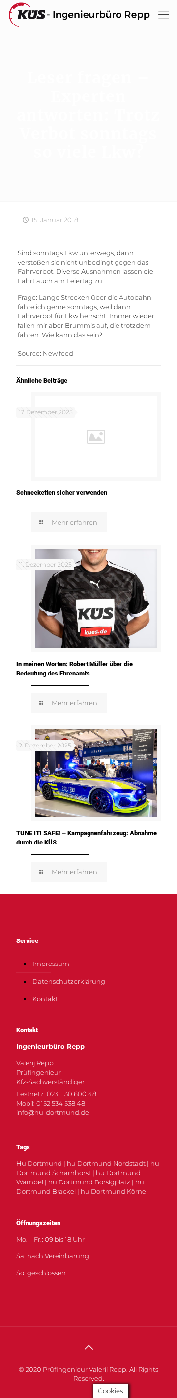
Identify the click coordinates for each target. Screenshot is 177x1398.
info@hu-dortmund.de (52, 1112)
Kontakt (45, 999)
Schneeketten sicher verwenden (61, 492)
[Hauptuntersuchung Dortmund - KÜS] (79, 14)
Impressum (50, 963)
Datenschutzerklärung (68, 981)
